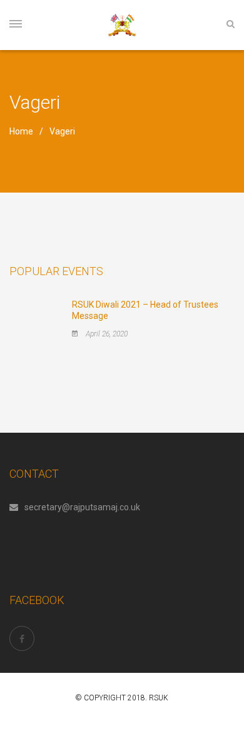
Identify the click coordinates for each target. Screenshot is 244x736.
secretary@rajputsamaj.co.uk (82, 507)
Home (21, 131)
